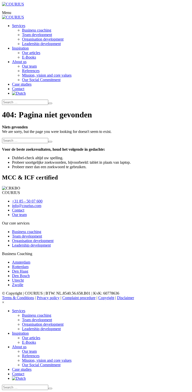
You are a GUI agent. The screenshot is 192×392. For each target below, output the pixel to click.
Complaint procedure (79, 298)
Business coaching (26, 232)
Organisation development (33, 241)
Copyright (106, 298)
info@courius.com (26, 206)
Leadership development (31, 245)
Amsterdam (21, 262)
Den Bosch (21, 276)
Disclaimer (125, 298)
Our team (19, 215)
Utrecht (18, 280)
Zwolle (17, 285)
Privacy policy (48, 298)
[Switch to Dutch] (19, 93)
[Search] (50, 103)
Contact (18, 210)
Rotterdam (20, 267)
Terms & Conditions (18, 298)
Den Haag (20, 271)
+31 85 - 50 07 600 (27, 201)
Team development (27, 236)
